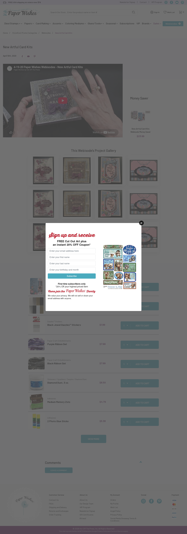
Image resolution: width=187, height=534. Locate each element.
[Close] (141, 223)
